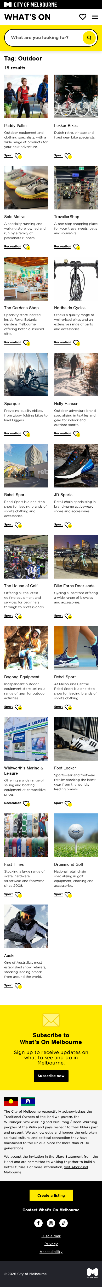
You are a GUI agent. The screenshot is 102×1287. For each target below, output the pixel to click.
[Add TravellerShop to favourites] (76, 247)
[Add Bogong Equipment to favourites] (18, 707)
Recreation (12, 246)
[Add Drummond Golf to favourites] (68, 895)
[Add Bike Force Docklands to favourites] (68, 616)
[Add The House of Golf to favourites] (18, 616)
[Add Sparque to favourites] (26, 434)
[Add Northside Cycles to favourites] (76, 343)
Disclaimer (51, 1236)
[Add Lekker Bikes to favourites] (68, 156)
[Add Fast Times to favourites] (18, 895)
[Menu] (95, 17)
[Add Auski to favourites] (18, 986)
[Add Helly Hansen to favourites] (76, 434)
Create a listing (51, 1195)
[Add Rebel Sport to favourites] (18, 525)
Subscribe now (51, 1076)
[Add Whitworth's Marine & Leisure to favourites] (26, 804)
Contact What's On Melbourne (51, 1210)
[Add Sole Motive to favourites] (26, 247)
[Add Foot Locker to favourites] (68, 804)
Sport (8, 155)
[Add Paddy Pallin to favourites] (18, 156)
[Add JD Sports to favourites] (68, 525)
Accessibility (51, 1252)
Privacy (51, 1244)
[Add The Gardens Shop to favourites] (26, 343)
